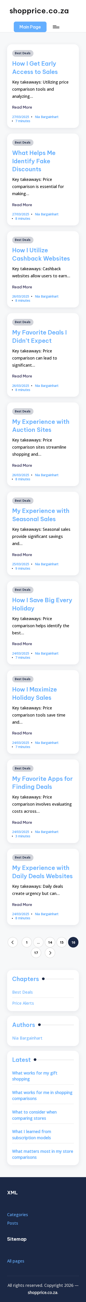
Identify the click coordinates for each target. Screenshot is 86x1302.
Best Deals (23, 53)
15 (62, 942)
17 (36, 952)
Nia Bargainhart (27, 1038)
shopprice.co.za (39, 10)
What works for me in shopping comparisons (42, 1095)
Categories (17, 1214)
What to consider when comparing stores (34, 1115)
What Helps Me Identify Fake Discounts (33, 161)
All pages (15, 1261)
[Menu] (56, 27)
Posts (12, 1223)
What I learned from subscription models (31, 1134)
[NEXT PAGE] (50, 953)
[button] (30, 27)
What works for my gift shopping (34, 1076)
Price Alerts (23, 1003)
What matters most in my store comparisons (42, 1154)
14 (50, 942)
